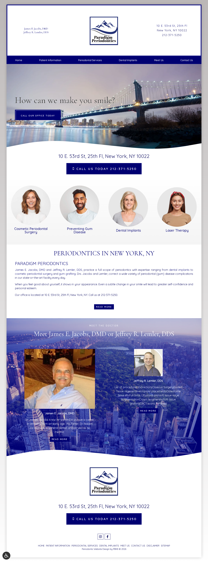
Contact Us (186, 60)
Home (18, 60)
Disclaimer (153, 545)
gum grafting (67, 274)
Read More (61, 439)
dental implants (179, 270)
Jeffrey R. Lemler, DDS (36, 32)
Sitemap (165, 545)
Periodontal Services (90, 60)
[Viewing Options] (6, 556)
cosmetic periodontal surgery (33, 274)
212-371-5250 (172, 35)
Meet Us (159, 60)
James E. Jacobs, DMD (36, 28)
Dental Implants (128, 60)
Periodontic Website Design (95, 549)
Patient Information (50, 60)
